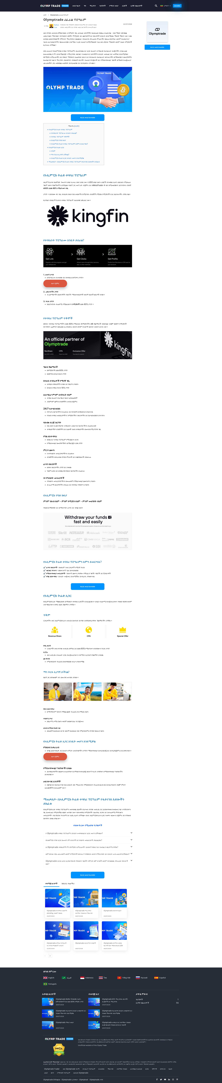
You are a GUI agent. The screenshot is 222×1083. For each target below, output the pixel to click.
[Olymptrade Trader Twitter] (160, 1080)
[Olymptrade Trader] (59, 1041)
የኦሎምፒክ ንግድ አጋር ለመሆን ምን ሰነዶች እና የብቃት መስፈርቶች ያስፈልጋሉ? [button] (74, 840)
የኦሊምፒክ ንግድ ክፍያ (58, 140)
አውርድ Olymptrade (80, 1073)
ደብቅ (77, 126)
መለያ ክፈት (76, 6)
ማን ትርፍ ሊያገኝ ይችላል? (60, 154)
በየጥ (52, 1073)
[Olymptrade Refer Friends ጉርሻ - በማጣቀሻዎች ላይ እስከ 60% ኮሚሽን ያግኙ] (48, 1002)
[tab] (87, 833)
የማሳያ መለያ (113, 6)
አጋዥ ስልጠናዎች (136, 6)
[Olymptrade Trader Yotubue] (164, 1080)
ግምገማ (154, 1069)
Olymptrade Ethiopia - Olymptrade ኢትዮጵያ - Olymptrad (65, 1079)
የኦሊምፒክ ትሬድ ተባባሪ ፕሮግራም (60, 129)
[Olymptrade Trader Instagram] (172, 1080)
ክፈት (170, 1069)
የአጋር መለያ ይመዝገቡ (157, 47)
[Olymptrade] (157, 41)
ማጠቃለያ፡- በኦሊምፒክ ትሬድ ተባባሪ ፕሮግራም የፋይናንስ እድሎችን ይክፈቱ (74, 162)
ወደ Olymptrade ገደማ (71, 1069)
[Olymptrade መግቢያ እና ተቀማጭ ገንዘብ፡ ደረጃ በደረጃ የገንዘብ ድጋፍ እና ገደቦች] (94, 1025)
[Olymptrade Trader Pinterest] (176, 1080)
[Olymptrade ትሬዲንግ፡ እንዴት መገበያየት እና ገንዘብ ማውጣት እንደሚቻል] (48, 1013)
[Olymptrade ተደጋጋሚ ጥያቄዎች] (86, 931)
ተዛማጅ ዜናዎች (51, 883)
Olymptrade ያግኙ (96, 1079)
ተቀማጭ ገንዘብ (122, 1069)
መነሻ (45, 15)
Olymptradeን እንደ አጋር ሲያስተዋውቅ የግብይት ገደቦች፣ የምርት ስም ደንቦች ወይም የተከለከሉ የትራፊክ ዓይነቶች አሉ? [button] (87, 862)
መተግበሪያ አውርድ (136, 1069)
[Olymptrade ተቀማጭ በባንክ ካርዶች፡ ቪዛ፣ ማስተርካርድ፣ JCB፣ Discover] (114, 931)
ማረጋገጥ (93, 6)
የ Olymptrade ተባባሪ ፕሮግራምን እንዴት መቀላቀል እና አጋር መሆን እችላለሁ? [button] (74, 833)
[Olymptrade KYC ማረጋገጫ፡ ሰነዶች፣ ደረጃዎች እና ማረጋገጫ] (94, 1002)
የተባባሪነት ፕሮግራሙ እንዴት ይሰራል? (64, 133)
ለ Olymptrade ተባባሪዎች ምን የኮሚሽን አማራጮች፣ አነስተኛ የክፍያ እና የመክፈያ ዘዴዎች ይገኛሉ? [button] (82, 847)
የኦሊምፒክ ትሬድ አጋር (56, 147)
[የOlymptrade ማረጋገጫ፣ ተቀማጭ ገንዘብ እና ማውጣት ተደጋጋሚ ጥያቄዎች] (86, 898)
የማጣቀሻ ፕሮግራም (63, 1073)
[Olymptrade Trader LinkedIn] (168, 1080)
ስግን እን (162, 1069)
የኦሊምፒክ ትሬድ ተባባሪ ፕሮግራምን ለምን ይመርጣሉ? (69, 144)
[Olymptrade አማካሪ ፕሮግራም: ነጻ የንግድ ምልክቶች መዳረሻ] (57, 931)
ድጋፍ (147, 1069)
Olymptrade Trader (52, 1069)
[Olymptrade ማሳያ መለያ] (48, 1025)
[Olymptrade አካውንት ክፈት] (114, 898)
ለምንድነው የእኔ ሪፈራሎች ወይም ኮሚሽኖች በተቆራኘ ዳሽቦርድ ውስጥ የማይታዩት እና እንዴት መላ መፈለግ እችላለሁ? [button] (87, 854)
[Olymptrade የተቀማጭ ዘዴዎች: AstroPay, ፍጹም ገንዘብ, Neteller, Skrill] (57, 898)
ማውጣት (110, 1069)
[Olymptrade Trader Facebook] (156, 1080)
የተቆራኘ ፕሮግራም (89, 1069)
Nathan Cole (56, 26)
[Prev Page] (45, 955)
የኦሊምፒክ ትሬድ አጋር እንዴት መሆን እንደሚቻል (67, 158)
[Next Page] (50, 955)
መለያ (46, 1073)
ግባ (85, 6)
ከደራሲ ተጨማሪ (68, 883)
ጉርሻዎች (102, 6)
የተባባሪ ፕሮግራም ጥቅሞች (60, 137)
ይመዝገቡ (177, 6)
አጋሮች (124, 6)
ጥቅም (53, 151)
